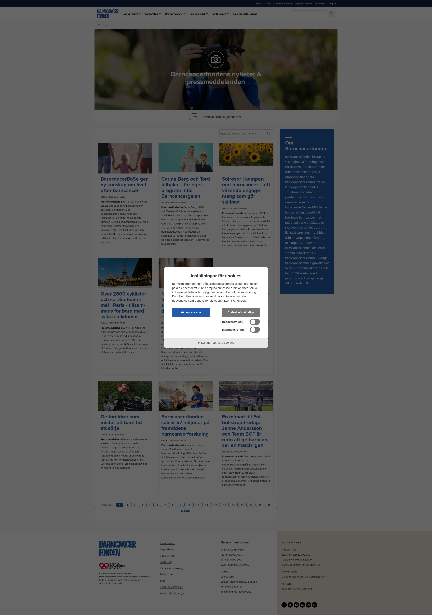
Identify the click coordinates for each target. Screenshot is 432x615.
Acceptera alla (191, 312)
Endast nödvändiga (241, 312)
